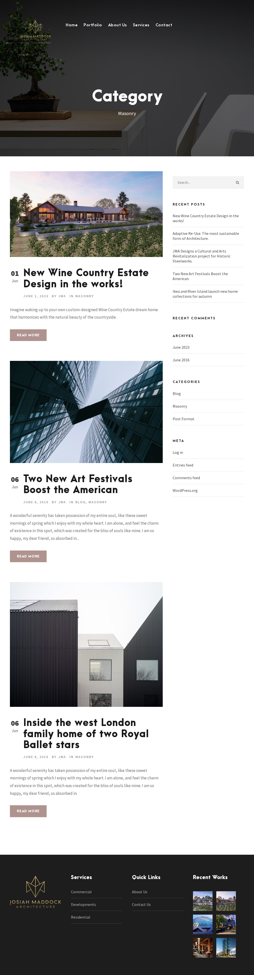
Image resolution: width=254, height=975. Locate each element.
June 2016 (181, 359)
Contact (164, 25)
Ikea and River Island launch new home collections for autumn (205, 294)
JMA (62, 296)
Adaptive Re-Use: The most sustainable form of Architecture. (206, 236)
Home (72, 25)
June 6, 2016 (35, 502)
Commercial (81, 891)
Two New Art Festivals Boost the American (77, 485)
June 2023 (181, 347)
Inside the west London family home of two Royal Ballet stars (86, 734)
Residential (80, 917)
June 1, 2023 (35, 296)
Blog (80, 502)
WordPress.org (185, 490)
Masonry (84, 296)
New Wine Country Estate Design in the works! (86, 279)
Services (141, 25)
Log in (178, 452)
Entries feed (183, 465)
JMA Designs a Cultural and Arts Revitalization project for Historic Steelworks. (201, 256)
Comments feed (186, 477)
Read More (28, 335)
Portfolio (93, 25)
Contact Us (141, 904)
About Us (117, 25)
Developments (83, 904)
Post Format (183, 418)
